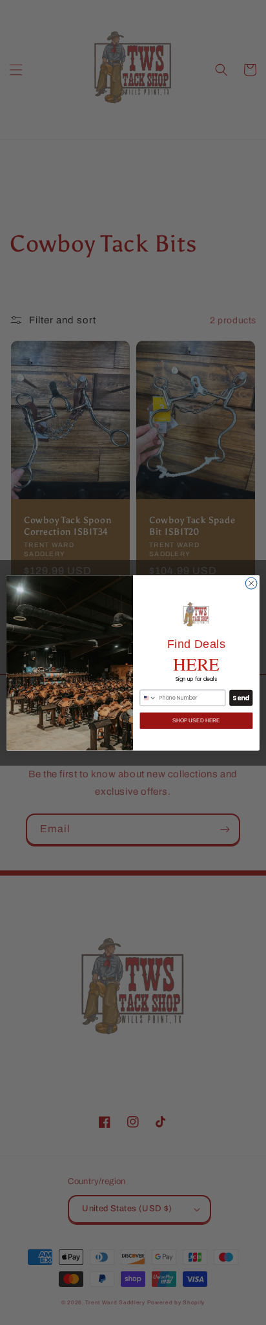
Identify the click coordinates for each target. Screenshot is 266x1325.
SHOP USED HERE (196, 721)
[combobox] (148, 698)
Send (240, 697)
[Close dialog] (251, 583)
